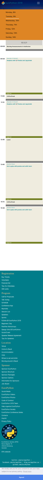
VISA (3, 355)
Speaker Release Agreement (11, 335)
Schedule (5, 302)
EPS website (6, 452)
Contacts (5, 415)
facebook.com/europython (12, 462)
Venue (4, 346)
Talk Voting (5, 300)
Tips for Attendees (8, 286)
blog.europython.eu (31, 462)
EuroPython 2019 (13, 3)
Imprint (4, 418)
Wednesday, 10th (12, 20)
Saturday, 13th (11, 33)
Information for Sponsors (10, 381)
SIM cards (5, 289)
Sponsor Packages (8, 375)
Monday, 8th (11, 12)
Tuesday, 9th (11, 16)
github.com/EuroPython (21, 464)
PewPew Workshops (9, 326)
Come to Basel (7, 349)
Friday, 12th (10, 29)
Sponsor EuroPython (9, 369)
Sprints (4, 317)
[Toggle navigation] (38, 3)
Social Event (6, 332)
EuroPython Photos (8, 397)
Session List (6, 311)
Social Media (6, 391)
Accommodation (7, 352)
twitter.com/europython (20, 460)
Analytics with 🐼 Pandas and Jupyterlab (19, 60)
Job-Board (5, 384)
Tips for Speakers (8, 338)
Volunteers (5, 280)
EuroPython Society (8, 409)
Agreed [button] (21, 477)
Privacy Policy (6, 421)
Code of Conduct (8, 400)
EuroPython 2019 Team (10, 403)
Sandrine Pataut (11, 164)
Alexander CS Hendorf (12, 58)
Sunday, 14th (11, 37)
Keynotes (5, 308)
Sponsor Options (7, 378)
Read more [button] (27, 471)
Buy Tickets (6, 277)
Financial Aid (6, 283)
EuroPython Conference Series (12, 412)
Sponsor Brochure (8, 372)
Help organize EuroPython (11, 406)
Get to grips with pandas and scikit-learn (19, 166)
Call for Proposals (8, 297)
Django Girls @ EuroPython (11, 329)
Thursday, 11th (11, 25)
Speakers (5, 314)
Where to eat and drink (10, 358)
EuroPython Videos (8, 394)
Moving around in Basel (10, 361)
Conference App (7, 305)
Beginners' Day (7, 323)
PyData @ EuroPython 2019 (11, 320)
